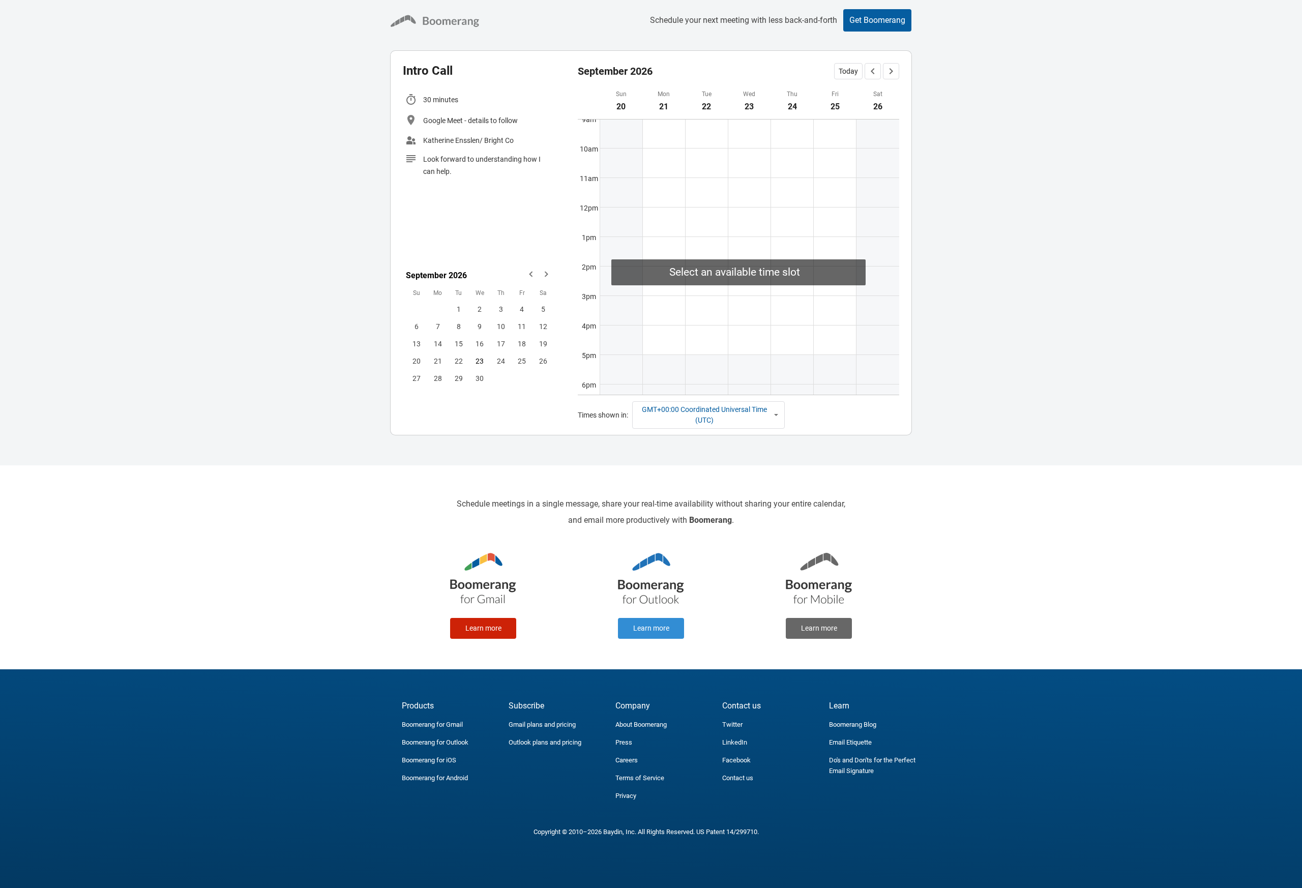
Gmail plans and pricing (542, 724)
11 (522, 326)
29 (459, 378)
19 (543, 344)
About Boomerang (641, 724)
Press (623, 742)
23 (480, 361)
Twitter (732, 724)
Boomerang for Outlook (435, 742)
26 (543, 361)
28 (438, 378)
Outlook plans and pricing (545, 742)
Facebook (736, 760)
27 (416, 378)
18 (522, 344)
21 (438, 361)
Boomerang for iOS (429, 760)
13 (416, 344)
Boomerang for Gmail (432, 724)
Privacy (625, 796)
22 (459, 361)
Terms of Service (639, 778)
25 (522, 361)
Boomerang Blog (852, 724)
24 (501, 361)
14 (438, 344)
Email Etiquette (850, 742)
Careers (626, 760)
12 (543, 326)
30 (480, 378)
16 (480, 344)
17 (501, 344)
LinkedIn (734, 742)
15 (459, 344)
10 (501, 326)
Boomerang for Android (435, 778)
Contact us (737, 778)
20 (416, 361)
